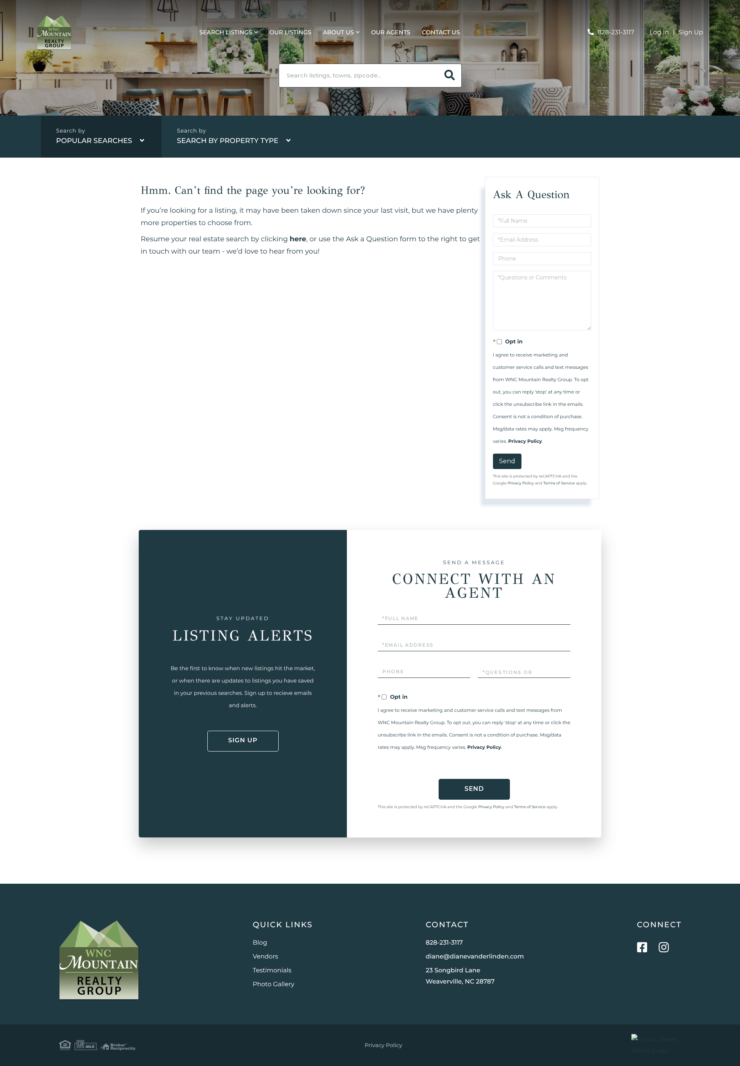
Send (507, 461)
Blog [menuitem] (260, 943)
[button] (449, 75)
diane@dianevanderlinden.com (475, 956)
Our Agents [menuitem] (390, 32)
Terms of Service (559, 483)
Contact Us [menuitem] (441, 32)
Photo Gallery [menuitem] (273, 984)
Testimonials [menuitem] (272, 970)
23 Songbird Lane (460, 976)
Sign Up (690, 32)
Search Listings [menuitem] (225, 32)
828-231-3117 (615, 32)
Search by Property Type (227, 140)
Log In (659, 32)
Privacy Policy (525, 441)
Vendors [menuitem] (265, 956)
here (298, 239)
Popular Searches (94, 140)
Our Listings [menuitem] (290, 32)
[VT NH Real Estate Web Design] (656, 1045)
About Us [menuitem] (338, 32)
